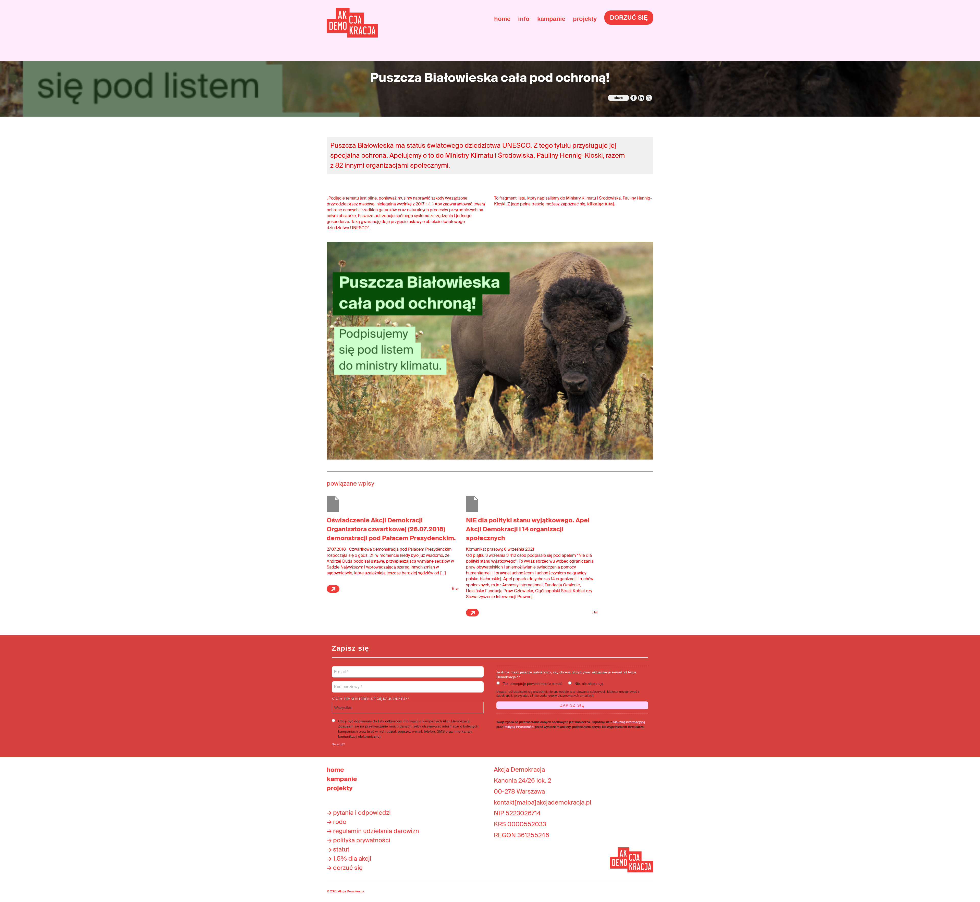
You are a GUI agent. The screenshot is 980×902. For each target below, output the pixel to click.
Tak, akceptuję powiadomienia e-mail (532, 684)
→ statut (338, 849)
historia (942, 123)
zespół (940, 141)
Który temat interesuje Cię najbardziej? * (370, 699)
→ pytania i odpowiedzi (359, 813)
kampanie (551, 18)
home (502, 18)
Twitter (649, 98)
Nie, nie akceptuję (588, 684)
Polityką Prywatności (519, 727)
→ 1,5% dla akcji (349, 858)
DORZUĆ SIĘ (629, 17)
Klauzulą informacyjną (629, 722)
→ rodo (336, 822)
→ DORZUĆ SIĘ (345, 868)
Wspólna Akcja (953, 201)
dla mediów (948, 150)
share (618, 98)
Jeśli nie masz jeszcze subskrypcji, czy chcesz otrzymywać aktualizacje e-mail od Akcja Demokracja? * (566, 674)
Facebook (633, 98)
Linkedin (641, 98)
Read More (333, 589)
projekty (585, 18)
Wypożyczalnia (953, 228)
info (524, 18)
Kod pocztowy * (348, 683)
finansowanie (951, 132)
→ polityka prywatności (358, 840)
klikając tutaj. (601, 204)
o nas (939, 105)
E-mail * (341, 668)
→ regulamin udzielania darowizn (373, 831)
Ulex (937, 219)
